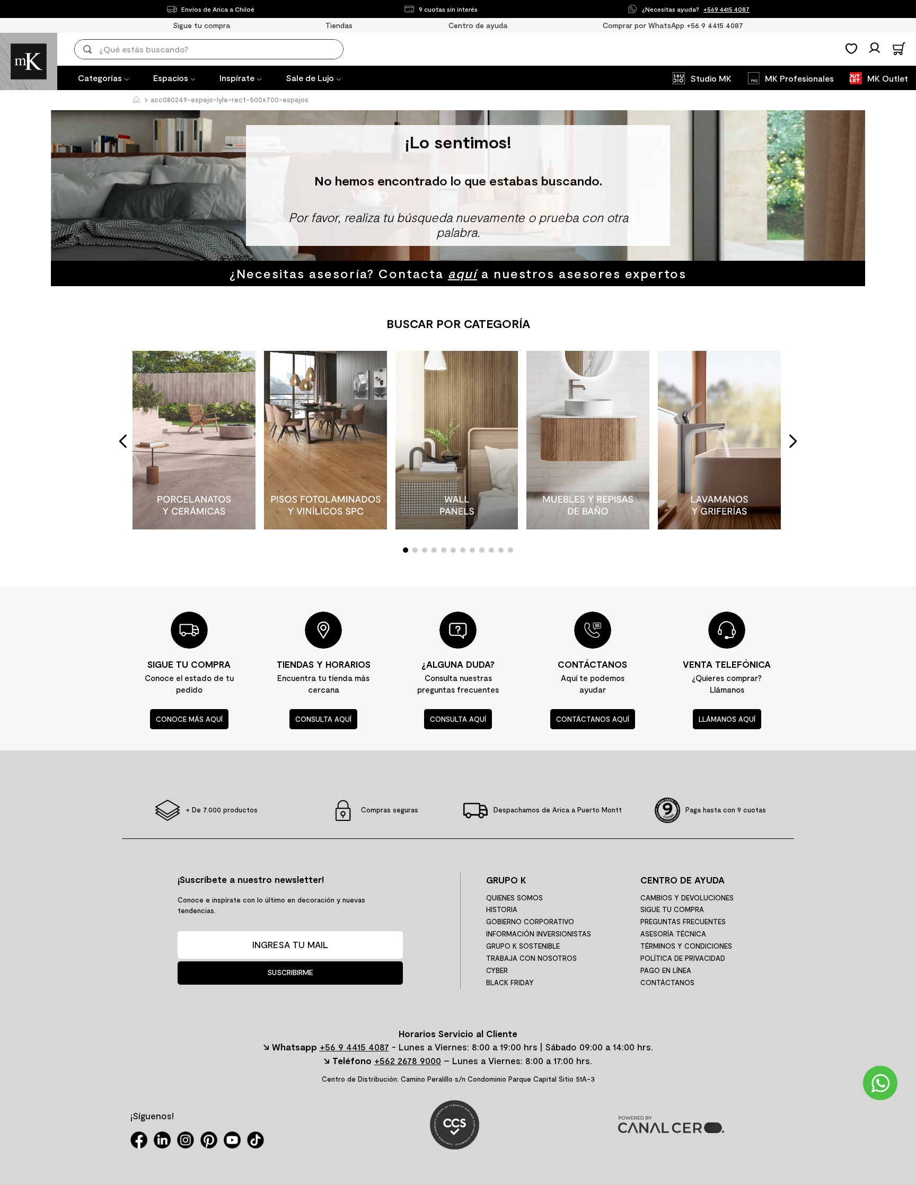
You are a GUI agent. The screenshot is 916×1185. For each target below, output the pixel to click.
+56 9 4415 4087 (354, 1046)
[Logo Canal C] (671, 1130)
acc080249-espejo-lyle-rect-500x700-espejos (230, 100)
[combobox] (216, 49)
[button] (405, 550)
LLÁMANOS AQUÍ (727, 719)
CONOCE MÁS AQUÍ (189, 719)
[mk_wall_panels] (456, 441)
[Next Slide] (793, 441)
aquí (462, 273)
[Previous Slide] (123, 441)
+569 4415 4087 (726, 9)
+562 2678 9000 (407, 1060)
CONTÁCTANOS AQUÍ (592, 719)
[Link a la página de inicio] (136, 100)
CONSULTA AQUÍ (323, 719)
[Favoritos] (851, 48)
